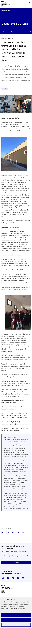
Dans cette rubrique (9, 32)
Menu (29, 2)
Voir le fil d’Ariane (5, 10)
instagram (18, 578)
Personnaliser (16, 625)
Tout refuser (16, 620)
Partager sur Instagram (18, 532)
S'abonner (16, 562)
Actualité (5, 88)
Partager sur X (8, 532)
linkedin (8, 578)
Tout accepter (16, 615)
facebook (13, 578)
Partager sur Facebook (3, 532)
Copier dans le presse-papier (23, 532)
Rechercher (24, 2)
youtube (23, 578)
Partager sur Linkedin (13, 532)
